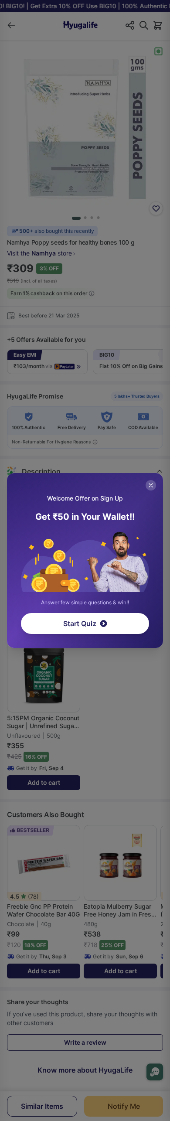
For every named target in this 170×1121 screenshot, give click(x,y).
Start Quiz (79, 623)
